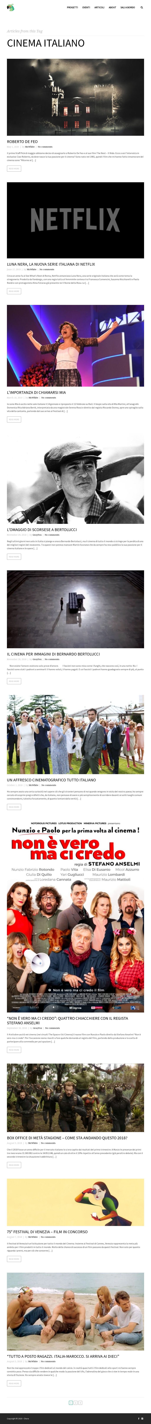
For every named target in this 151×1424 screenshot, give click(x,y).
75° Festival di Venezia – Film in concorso (47, 1231)
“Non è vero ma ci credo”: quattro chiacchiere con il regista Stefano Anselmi (67, 1020)
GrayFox (37, 534)
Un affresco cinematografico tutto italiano (51, 780)
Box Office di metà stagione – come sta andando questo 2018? (67, 1137)
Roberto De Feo (22, 141)
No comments (45, 146)
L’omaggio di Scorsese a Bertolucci (42, 529)
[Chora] (10, 7)
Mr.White (30, 146)
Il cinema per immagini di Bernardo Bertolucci (53, 654)
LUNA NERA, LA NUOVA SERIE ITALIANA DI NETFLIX (51, 264)
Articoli (99, 7)
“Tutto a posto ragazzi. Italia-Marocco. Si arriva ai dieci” (63, 1356)
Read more (14, 168)
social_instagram (142, 1418)
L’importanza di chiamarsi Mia (36, 392)
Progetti (72, 7)
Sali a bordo (128, 7)
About (112, 7)
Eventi (86, 7)
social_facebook (139, 1418)
